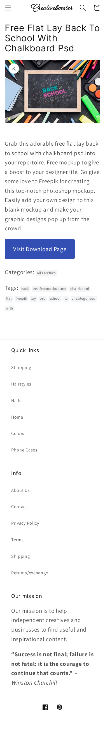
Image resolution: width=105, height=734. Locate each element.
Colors (17, 433)
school (55, 298)
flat (9, 298)
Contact (19, 507)
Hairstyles (21, 384)
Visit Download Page (39, 249)
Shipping (20, 556)
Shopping (21, 367)
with (9, 308)
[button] (8, 8)
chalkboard (79, 288)
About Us (20, 490)
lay (33, 298)
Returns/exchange (29, 573)
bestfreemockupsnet (49, 288)
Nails (16, 400)
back (25, 288)
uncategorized (83, 298)
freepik (21, 298)
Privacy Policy (25, 523)
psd (43, 298)
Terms (17, 540)
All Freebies (46, 272)
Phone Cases (24, 450)
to (66, 298)
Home (17, 417)
